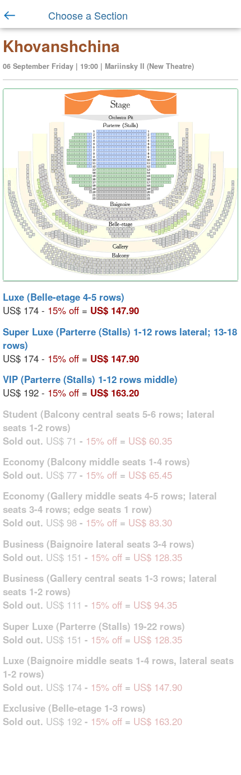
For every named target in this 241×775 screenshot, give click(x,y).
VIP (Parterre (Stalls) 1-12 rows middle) (90, 379)
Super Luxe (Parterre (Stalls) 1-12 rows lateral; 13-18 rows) (120, 338)
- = (71, 303)
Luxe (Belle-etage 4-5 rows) (63, 297)
